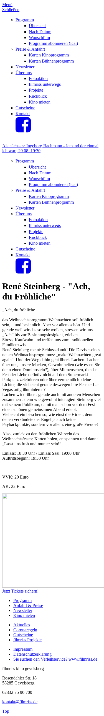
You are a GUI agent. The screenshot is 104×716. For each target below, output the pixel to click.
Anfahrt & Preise (28, 605)
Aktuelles (21, 624)
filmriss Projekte (27, 639)
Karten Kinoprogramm (49, 55)
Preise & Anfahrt (30, 49)
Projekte (36, 90)
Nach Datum (40, 31)
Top (5, 711)
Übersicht (37, 25)
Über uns (24, 72)
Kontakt (23, 113)
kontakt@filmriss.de (19, 701)
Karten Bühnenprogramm (51, 61)
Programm (25, 19)
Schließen (10, 9)
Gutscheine (25, 107)
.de (94, 659)
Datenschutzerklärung (32, 654)
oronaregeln (26, 629)
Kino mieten (39, 102)
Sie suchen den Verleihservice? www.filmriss (52, 659)
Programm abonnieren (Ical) (53, 43)
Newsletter (25, 66)
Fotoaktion (38, 78)
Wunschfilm (39, 37)
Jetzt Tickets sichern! (20, 591)
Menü (7, 4)
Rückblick (38, 96)
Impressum (22, 649)
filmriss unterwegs (45, 84)
